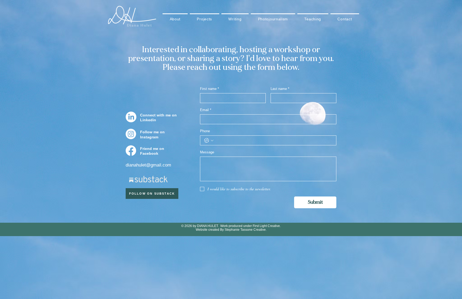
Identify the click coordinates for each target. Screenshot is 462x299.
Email (205, 110)
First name (209, 89)
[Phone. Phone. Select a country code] (208, 140)
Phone (205, 131)
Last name (280, 89)
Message (207, 152)
